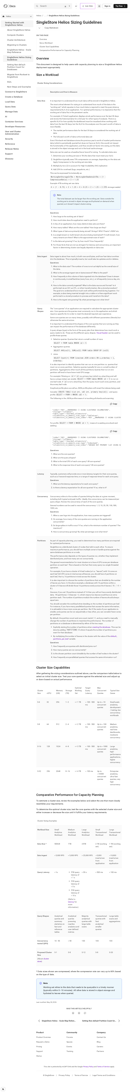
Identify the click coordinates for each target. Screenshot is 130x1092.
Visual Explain (102, 333)
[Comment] (85, 1013)
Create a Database (14, 97)
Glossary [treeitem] (9, 159)
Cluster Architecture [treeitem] (16, 40)
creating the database (101, 627)
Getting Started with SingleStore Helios (14, 23)
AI (6, 116)
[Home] (9, 6)
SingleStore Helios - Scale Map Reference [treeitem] (19, 51)
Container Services (14, 121)
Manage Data (11, 111)
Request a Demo (43, 1042)
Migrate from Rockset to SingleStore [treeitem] (18, 75)
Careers (100, 1047)
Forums (70, 1037)
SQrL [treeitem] (9, 82)
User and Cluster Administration (13, 132)
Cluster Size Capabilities (49, 47)
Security (9, 139)
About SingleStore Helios (18, 30)
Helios (38, 16)
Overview (43, 39)
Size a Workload (45, 43)
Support (9, 154)
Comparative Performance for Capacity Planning (59, 50)
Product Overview (43, 1037)
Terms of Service (103, 1067)
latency (71, 902)
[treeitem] (17, 54)
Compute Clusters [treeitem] (15, 35)
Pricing (39, 1047)
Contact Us (101, 1037)
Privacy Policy (88, 1067)
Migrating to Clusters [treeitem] (17, 45)
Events (69, 1047)
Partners (100, 1051)
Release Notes (12, 149)
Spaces (69, 1042)
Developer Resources (15, 126)
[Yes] (73, 1013)
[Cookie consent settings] (3, 1089)
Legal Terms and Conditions (103, 1075)
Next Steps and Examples (19, 87)
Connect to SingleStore (16, 92)
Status (39, 1056)
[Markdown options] (39, 28)
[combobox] (99, 6)
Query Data (10, 106)
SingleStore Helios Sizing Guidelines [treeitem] (19, 58)
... (45, 16)
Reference (10, 144)
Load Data (10, 102)
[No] (79, 1013)
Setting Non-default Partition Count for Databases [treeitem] (16, 67)
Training (70, 1051)
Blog (98, 1042)
